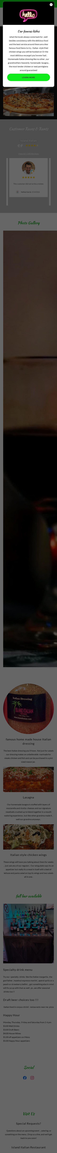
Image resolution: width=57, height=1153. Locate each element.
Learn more (28, 77)
